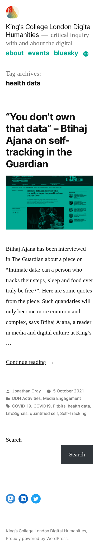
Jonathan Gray (26, 390)
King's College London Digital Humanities (46, 530)
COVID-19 (21, 406)
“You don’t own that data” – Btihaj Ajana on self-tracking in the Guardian (46, 140)
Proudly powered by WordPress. (37, 538)
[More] (86, 54)
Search (14, 439)
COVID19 (42, 406)
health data (79, 406)
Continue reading (30, 362)
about (15, 53)
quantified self (44, 413)
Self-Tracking (73, 413)
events (38, 53)
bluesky (66, 53)
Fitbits (59, 406)
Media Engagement (62, 398)
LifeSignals (16, 413)
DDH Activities (26, 398)
